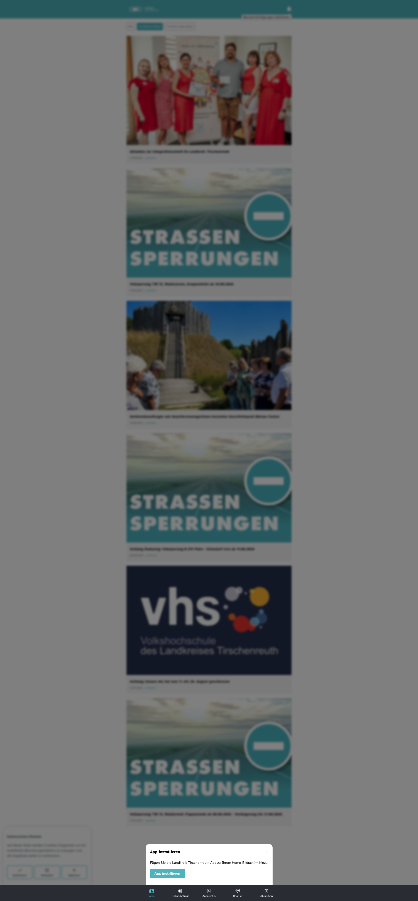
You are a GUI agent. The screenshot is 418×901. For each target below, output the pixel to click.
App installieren (167, 873)
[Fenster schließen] (266, 852)
